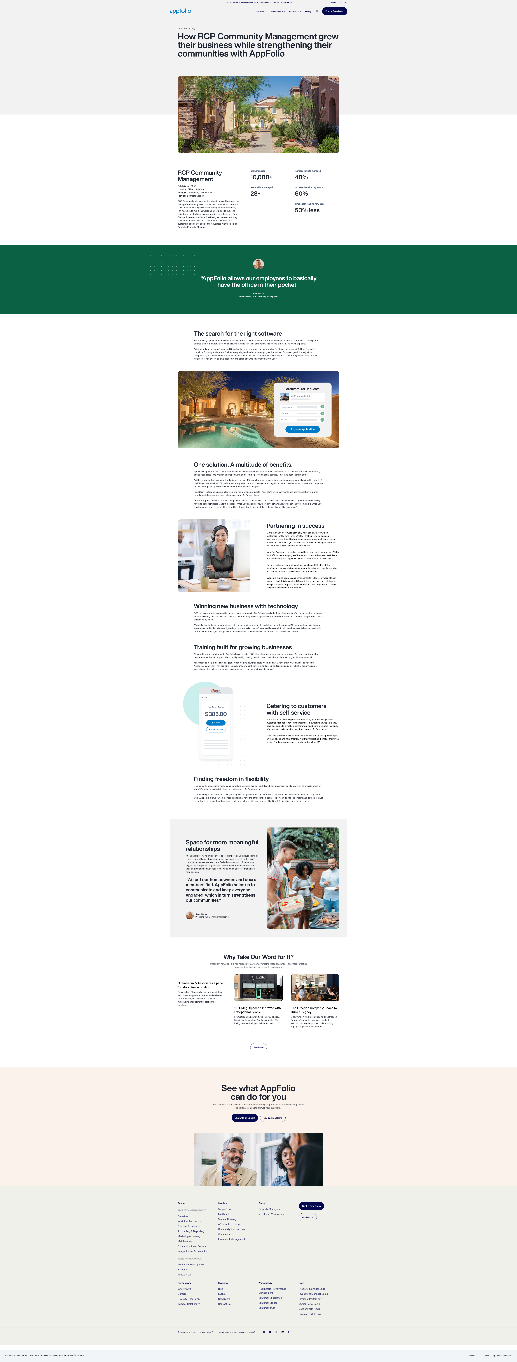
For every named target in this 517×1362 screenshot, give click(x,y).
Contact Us (343, 2)
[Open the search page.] (317, 11)
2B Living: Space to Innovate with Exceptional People (257, 1010)
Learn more (79, 1355)
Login (333, 2)
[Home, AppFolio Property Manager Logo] (180, 11)
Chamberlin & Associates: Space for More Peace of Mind (200, 1010)
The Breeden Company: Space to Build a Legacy (314, 1010)
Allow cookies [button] (471, 1355)
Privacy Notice (206, 1335)
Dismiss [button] (486, 1355)
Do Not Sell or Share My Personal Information (236, 1335)
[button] (502, 1355)
